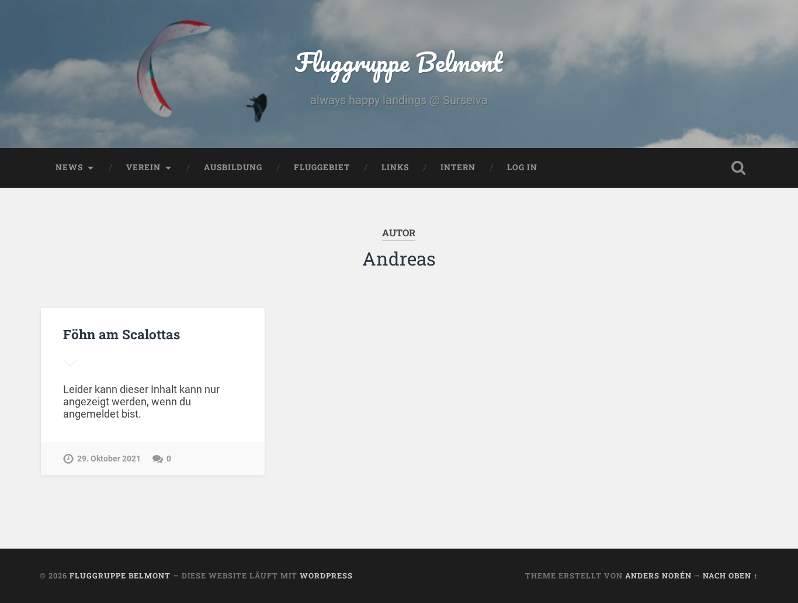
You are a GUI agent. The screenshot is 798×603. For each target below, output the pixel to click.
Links (395, 167)
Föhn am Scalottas (121, 334)
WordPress (326, 575)
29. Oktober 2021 (109, 459)
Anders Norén (658, 575)
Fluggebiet (322, 167)
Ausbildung (233, 167)
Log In (522, 167)
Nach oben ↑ (730, 575)
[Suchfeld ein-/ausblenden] (738, 168)
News (69, 167)
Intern (458, 167)
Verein (143, 167)
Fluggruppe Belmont (398, 61)
